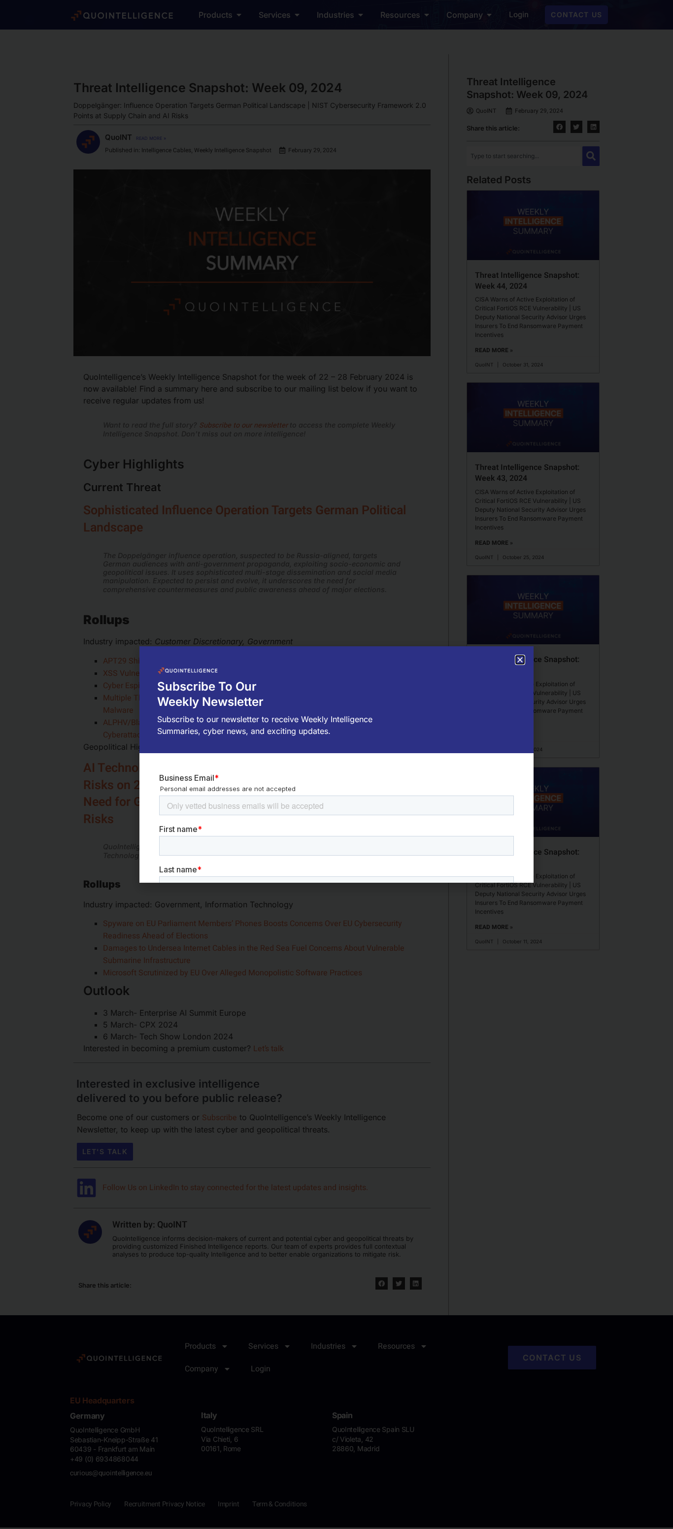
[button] (520, 660)
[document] (336, 764)
